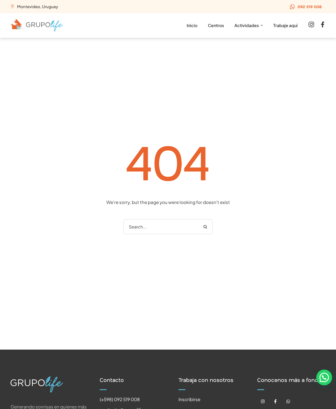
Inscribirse (189, 399)
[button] (305, 6)
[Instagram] (262, 401)
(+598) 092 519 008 (120, 399)
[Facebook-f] (275, 401)
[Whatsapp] (288, 401)
